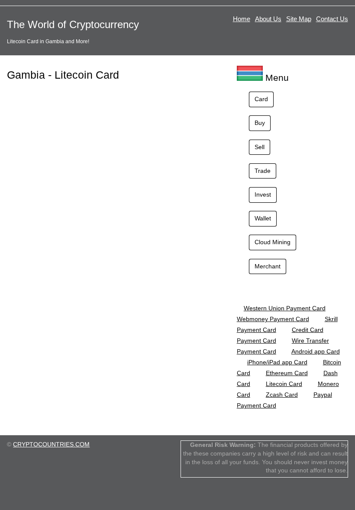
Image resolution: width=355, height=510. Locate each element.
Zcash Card (282, 394)
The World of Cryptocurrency (73, 24)
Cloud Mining (272, 242)
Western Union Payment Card (285, 308)
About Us (268, 18)
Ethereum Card (287, 373)
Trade (263, 170)
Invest (263, 194)
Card (261, 99)
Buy (260, 122)
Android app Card (315, 351)
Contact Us (332, 18)
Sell (260, 146)
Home (241, 18)
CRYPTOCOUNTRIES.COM (51, 444)
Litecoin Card (284, 383)
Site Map (298, 18)
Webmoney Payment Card (273, 319)
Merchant (268, 266)
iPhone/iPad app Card (277, 362)
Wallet (263, 218)
